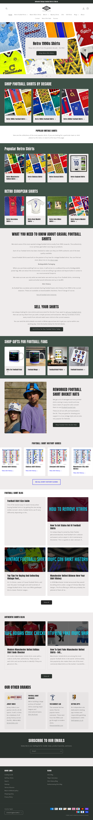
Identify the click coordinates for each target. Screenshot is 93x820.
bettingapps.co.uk (77, 720)
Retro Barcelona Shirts (12, 220)
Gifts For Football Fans (14, 370)
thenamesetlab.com (56, 725)
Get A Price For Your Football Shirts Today (46, 329)
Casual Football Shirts (74, 815)
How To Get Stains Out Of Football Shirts (65, 527)
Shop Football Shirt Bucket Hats (66, 425)
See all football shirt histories (46, 295)
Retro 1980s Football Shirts (15, 119)
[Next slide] (50, 76)
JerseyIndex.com (12, 723)
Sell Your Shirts (9, 778)
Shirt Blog (50, 775)
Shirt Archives (33, 714)
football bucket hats (68, 407)
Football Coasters (77, 370)
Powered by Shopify (83, 815)
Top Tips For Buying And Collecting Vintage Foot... (23, 577)
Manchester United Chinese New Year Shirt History (67, 577)
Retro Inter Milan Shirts (55, 220)
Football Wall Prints (56, 370)
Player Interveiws (52, 778)
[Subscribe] (61, 751)
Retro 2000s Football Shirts (73, 119)
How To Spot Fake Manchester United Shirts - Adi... (67, 651)
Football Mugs (33, 370)
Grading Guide (9, 775)
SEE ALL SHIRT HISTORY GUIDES (46, 482)
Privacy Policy (9, 797)
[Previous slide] (43, 76)
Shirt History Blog (52, 781)
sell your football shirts (73, 312)
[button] (7, 9)
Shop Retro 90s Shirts (46, 53)
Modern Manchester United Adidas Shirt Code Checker (23, 651)
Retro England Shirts (78, 177)
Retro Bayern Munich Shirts (78, 220)
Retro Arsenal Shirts (56, 177)
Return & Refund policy (11, 790)
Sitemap (7, 784)
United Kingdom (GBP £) (12, 812)
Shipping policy (9, 794)
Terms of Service (9, 787)
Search (7, 781)
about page (54, 260)
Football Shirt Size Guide (18, 501)
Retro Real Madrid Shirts (34, 220)
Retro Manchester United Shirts (12, 178)
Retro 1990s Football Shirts (44, 119)
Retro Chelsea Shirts (35, 177)
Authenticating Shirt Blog (54, 784)
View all (46, 602)
